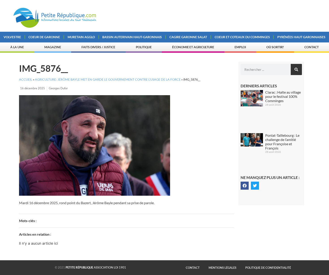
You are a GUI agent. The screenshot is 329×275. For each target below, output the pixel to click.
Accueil (25, 79)
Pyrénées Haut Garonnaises (301, 37)
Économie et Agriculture (193, 47)
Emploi (240, 47)
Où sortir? (275, 47)
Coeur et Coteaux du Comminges (242, 37)
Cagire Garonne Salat (188, 37)
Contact (311, 47)
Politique (144, 47)
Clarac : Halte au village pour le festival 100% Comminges (283, 96)
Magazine (52, 47)
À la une (17, 47)
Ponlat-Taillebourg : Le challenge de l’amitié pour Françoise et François (282, 141)
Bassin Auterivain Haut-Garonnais (132, 37)
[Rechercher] (296, 69)
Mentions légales (222, 267)
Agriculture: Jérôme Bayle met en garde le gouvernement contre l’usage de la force (108, 79)
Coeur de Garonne (44, 37)
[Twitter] (255, 186)
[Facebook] (245, 186)
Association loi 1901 (96, 267)
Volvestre (12, 37)
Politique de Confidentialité (268, 267)
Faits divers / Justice (98, 47)
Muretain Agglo (81, 37)
